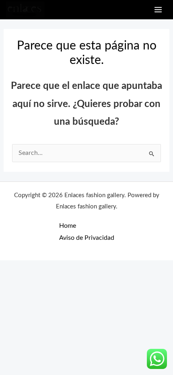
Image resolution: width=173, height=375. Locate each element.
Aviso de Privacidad (86, 238)
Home (67, 226)
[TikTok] (138, 10)
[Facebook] (110, 10)
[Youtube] (129, 10)
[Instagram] (120, 10)
